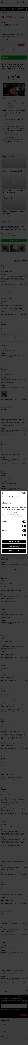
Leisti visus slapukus (14, 541)
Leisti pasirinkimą (14, 546)
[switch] (24, 526)
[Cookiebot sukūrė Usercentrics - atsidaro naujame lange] (20, 493)
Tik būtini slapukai (14, 550)
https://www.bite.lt (6, 507)
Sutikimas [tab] (4, 496)
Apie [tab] (23, 496)
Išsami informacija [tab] (14, 496)
